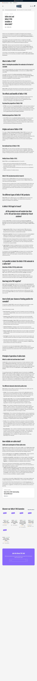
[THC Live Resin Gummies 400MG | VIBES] (14, 515)
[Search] (31, 6)
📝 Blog (10, 2)
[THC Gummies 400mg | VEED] (31, 515)
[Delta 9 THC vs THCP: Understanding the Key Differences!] (29, 493)
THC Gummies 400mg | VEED (31, 522)
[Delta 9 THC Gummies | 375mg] (6, 515)
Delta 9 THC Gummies (8, 479)
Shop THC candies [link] (31, 509)
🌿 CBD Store (15, 2)
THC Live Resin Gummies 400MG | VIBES (14, 522)
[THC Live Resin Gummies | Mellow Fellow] (6, 532)
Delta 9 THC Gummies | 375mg (6, 522)
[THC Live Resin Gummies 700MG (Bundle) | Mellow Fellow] (22, 515)
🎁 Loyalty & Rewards (5, 2)
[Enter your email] (26, 560)
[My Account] (32, 6)
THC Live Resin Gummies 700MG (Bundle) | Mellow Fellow (23, 523)
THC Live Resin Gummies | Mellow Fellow (6, 539)
